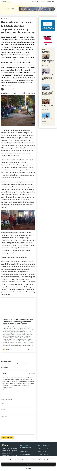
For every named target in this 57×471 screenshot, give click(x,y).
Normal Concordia (22, 363)
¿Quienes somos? (43, 448)
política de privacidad (43, 460)
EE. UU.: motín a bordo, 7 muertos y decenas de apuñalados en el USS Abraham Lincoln (47, 92)
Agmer (2, 363)
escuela (11, 363)
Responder (32, 373)
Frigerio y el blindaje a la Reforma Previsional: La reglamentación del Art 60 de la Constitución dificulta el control (47, 77)
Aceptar (28, 464)
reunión (29, 363)
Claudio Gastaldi (24, 451)
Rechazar (28, 468)
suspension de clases (6, 364)
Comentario (4, 416)
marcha (15, 363)
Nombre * (3, 403)
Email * (3, 410)
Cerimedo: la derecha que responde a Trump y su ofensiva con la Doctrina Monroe (48, 62)
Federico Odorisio (25, 454)
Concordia (9, 19)
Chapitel (7, 363)
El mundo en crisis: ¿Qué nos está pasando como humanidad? (47, 107)
